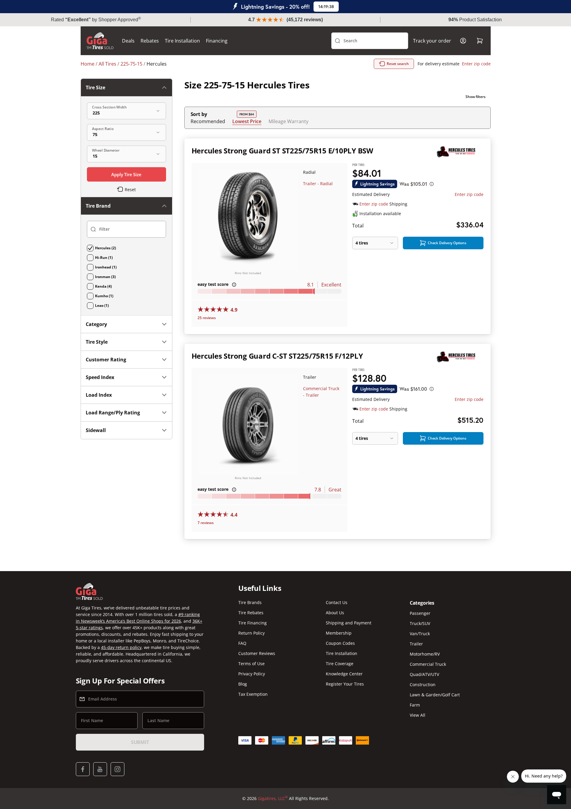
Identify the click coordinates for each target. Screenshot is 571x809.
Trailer (416, 644)
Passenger (420, 613)
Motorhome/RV (425, 654)
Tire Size (95, 87)
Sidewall (96, 430)
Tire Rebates (250, 612)
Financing (217, 40)
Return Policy (251, 633)
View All (417, 715)
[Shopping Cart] (480, 41)
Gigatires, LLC (273, 798)
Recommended (208, 121)
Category (96, 324)
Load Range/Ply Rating (113, 412)
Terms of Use (251, 663)
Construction (423, 684)
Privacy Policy (251, 674)
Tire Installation (182, 40)
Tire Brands (250, 602)
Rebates (150, 40)
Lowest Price (246, 121)
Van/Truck (420, 633)
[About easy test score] (234, 284)
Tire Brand (98, 206)
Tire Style (97, 342)
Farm (415, 705)
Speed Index (100, 377)
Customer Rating (106, 359)
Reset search (398, 63)
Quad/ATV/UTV (424, 674)
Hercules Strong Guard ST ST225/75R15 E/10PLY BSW (282, 151)
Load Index (99, 395)
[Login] (463, 41)
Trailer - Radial (318, 183)
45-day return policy (121, 647)
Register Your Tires (345, 684)
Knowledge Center (344, 674)
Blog (242, 684)
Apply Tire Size (126, 174)
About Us (335, 612)
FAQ (242, 643)
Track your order (432, 40)
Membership (339, 633)
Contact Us (336, 602)
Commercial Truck (428, 664)
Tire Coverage (339, 663)
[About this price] (431, 184)
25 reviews (207, 317)
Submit (140, 742)
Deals (128, 40)
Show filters (475, 96)
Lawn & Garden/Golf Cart (435, 695)
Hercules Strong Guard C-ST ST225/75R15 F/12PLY (277, 356)
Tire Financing (252, 623)
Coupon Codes (340, 643)
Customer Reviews (256, 653)
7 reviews (206, 522)
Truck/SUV (420, 623)
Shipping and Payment (348, 623)
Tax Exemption (253, 694)
